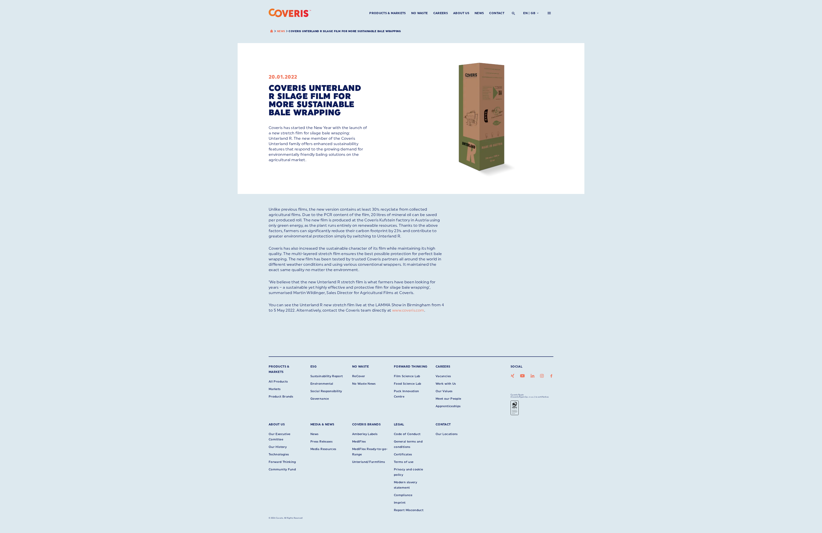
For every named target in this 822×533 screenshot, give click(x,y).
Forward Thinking (410, 366)
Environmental (321, 384)
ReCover (358, 376)
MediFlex (359, 441)
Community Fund (282, 469)
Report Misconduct (408, 510)
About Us (461, 13)
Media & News (322, 424)
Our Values (444, 391)
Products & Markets (387, 13)
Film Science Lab (407, 376)
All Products (278, 381)
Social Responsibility (326, 391)
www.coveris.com (408, 310)
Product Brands (281, 396)
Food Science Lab (407, 384)
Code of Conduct (407, 434)
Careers (440, 13)
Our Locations (447, 434)
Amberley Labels (364, 434)
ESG (313, 366)
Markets (275, 389)
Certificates (403, 454)
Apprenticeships (448, 406)
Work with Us (446, 384)
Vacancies (443, 376)
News (479, 13)
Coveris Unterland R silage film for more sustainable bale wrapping (345, 31)
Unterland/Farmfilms (368, 462)
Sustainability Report (326, 376)
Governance (319, 399)
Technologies (279, 454)
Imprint (400, 502)
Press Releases (321, 441)
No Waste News (364, 384)
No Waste (419, 13)
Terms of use (403, 462)
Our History (278, 447)
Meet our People (448, 399)
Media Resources (323, 449)
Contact (496, 13)
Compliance (403, 495)
